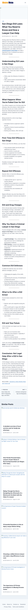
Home (4, 604)
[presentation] (14, 415)
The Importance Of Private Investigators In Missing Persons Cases (13, 587)
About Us (9, 604)
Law (3, 21)
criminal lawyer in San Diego (10, 50)
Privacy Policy (7, 606)
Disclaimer (23, 604)
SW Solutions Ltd (7, 36)
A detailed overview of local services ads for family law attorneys (12, 428)
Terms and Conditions (18, 606)
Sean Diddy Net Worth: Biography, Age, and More (6, 392)
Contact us (16, 604)
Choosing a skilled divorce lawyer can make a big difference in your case (13, 556)
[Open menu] (25, 3)
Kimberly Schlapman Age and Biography (21, 391)
